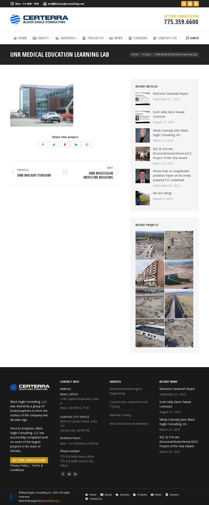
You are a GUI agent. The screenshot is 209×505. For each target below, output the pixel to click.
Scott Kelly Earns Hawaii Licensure (169, 114)
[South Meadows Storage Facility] (150, 304)
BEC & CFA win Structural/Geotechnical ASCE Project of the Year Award (172, 153)
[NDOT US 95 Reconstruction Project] (179, 304)
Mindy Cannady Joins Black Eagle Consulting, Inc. (170, 132)
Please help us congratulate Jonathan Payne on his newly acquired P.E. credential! (172, 175)
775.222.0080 (69, 461)
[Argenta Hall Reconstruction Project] (150, 274)
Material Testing (120, 415)
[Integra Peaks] (179, 333)
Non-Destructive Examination (129, 424)
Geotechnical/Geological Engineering (126, 391)
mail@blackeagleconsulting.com (66, 4)
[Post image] (143, 98)
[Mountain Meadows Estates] (150, 245)
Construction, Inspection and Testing (129, 404)
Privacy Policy (19, 465)
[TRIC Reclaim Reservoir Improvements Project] (179, 274)
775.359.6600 (69, 456)
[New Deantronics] (150, 333)
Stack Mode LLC (51, 501)
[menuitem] (20, 38)
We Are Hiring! (162, 193)
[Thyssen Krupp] (179, 245)
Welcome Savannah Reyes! (170, 93)
